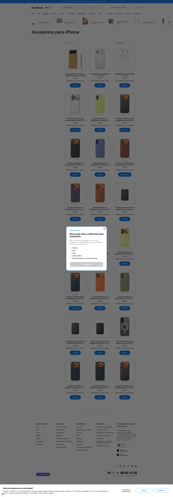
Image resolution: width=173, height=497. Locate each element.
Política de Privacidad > (46, 493)
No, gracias (161, 490)
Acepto (143, 490)
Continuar (86, 264)
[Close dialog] (104, 228)
